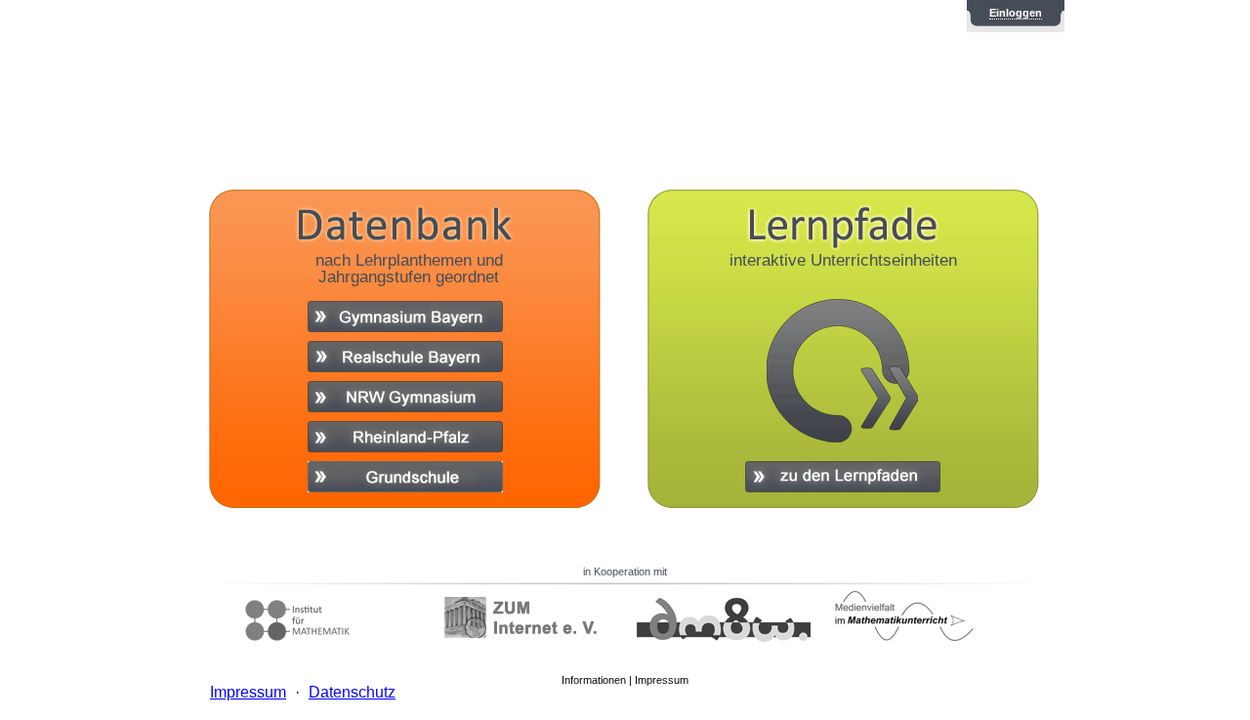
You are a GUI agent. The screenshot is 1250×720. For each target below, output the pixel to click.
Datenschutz (352, 692)
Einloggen (1015, 13)
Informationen (594, 680)
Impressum (661, 680)
